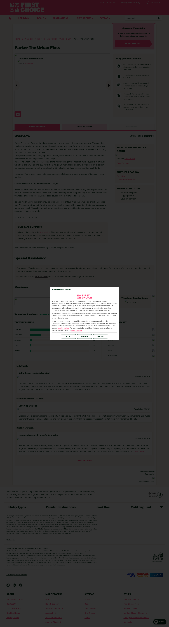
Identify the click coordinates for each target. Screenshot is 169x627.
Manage (84, 336)
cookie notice (63, 328)
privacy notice (76, 330)
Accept (68, 336)
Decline (100, 336)
